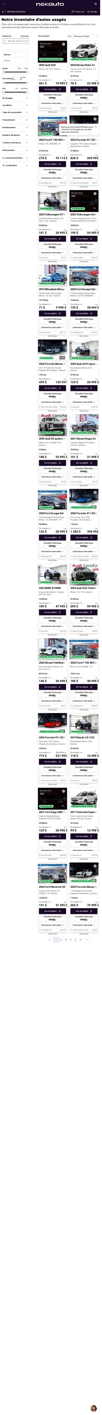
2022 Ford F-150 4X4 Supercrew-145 (59, 139)
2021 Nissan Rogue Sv (83, 438)
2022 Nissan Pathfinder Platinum (57, 662)
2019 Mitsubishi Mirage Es (54, 289)
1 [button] (56, 940)
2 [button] (60, 940)
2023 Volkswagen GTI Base (54, 214)
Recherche (6, 36)
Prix (4, 89)
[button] (87, 939)
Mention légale (52, 112)
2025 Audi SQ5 (47, 65)
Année (5, 68)
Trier (69, 36)
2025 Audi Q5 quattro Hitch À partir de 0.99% (64, 438)
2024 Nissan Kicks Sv (82, 65)
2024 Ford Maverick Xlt (52, 886)
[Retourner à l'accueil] (3, 12)
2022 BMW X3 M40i (50, 588)
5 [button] (75, 940)
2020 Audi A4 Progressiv (84, 363)
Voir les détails (50, 89)
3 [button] (65, 940)
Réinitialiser (25, 36)
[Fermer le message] (96, 127)
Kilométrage (7, 78)
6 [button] (80, 940)
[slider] (3, 72)
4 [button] (70, 940)
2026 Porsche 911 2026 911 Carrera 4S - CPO (65, 737)
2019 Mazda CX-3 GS (82, 737)
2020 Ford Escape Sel (51, 513)
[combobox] (15, 54)
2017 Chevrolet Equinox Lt (85, 812)
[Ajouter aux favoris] (63, 44)
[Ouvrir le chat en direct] (93, 1408)
